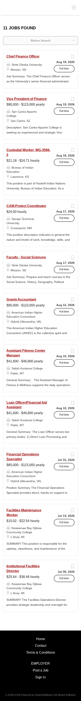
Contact (40, 645)
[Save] (72, 57)
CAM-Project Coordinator (26, 206)
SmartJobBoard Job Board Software (55, 695)
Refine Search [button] (40, 40)
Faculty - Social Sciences (26, 257)
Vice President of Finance (26, 99)
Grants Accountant (21, 299)
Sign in (40, 677)
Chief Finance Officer (22, 56)
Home (40, 639)
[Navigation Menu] (74, 7)
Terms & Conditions (40, 652)
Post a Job (40, 670)
